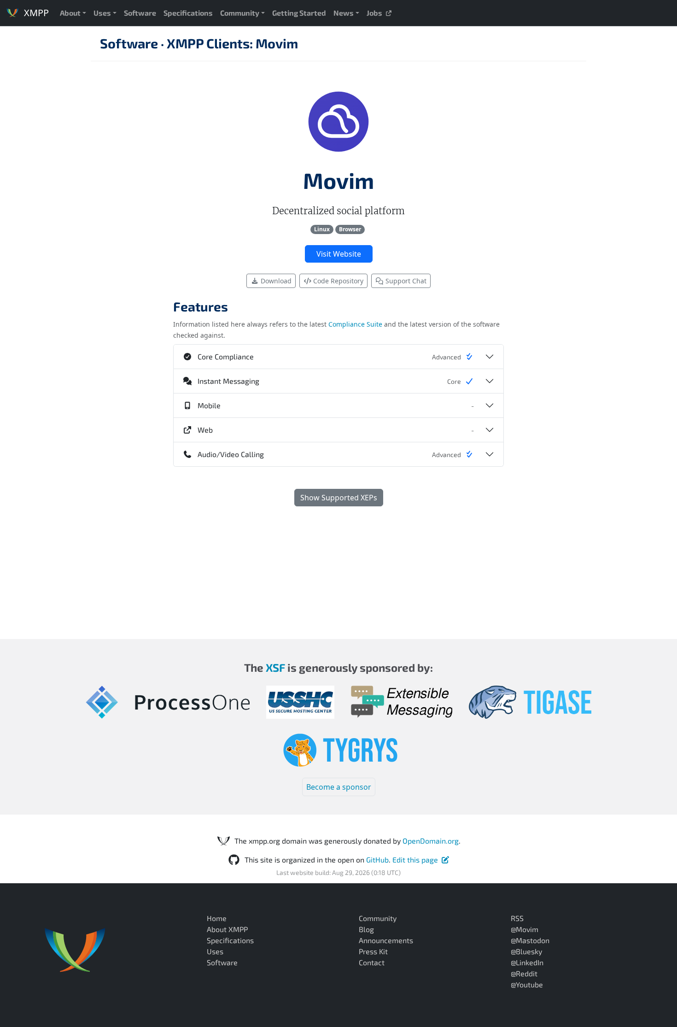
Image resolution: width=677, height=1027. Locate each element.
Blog (366, 929)
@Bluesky (526, 951)
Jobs (376, 12)
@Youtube (527, 984)
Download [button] (275, 280)
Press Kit (373, 951)
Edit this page (415, 859)
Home (217, 918)
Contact (372, 962)
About (70, 12)
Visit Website (338, 254)
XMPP (35, 12)
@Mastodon (530, 940)
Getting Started (299, 12)
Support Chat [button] (405, 280)
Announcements (386, 940)
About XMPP (227, 929)
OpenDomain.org (431, 840)
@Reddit (524, 973)
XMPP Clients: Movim (232, 43)
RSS (517, 918)
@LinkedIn (527, 962)
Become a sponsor (338, 787)
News (343, 12)
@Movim (524, 929)
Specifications (188, 12)
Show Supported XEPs (338, 498)
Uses (102, 12)
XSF (275, 667)
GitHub (377, 859)
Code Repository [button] (337, 280)
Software (140, 12)
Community (239, 12)
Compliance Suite (355, 324)
